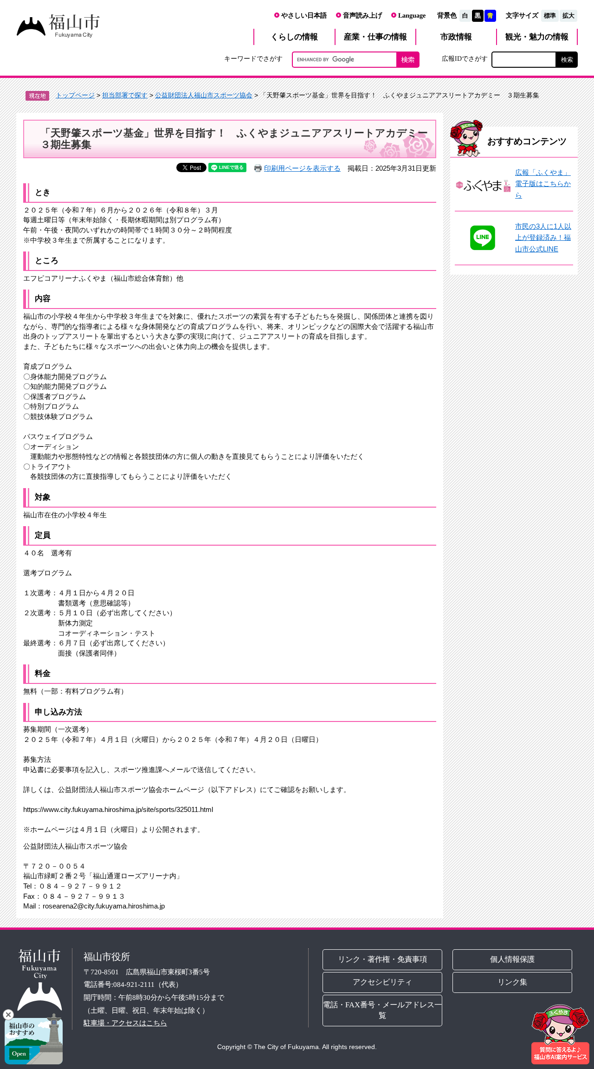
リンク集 (513, 982)
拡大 (568, 15)
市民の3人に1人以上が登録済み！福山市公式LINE (543, 237)
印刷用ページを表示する (302, 168)
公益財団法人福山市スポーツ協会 (203, 95)
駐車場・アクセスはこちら (125, 1023)
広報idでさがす (465, 58)
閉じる (8, 1014)
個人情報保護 (513, 959)
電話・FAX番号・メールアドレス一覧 (382, 1010)
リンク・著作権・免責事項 (382, 959)
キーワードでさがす (253, 58)
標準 (550, 15)
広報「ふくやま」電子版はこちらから (543, 183)
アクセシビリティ (382, 982)
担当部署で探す (125, 95)
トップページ (75, 95)
